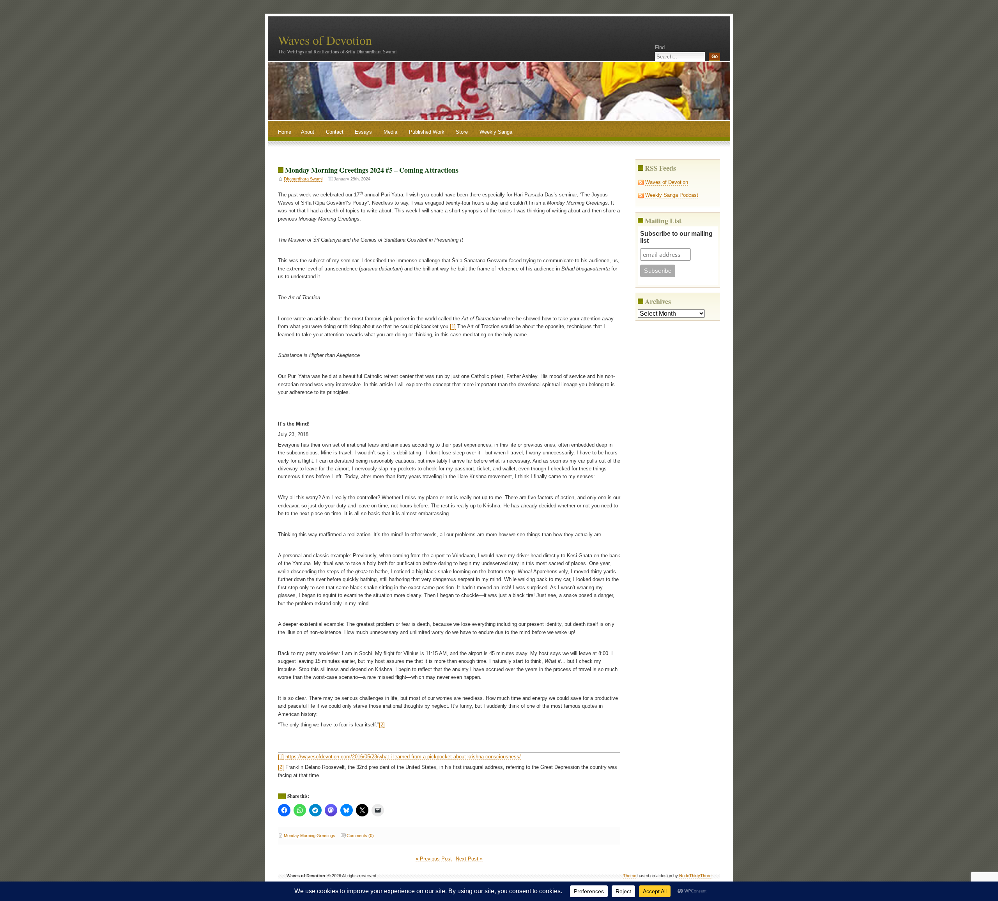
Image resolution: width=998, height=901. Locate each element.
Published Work (426, 132)
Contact (334, 132)
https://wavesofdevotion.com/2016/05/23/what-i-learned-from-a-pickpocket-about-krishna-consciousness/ (403, 757)
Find (660, 47)
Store (462, 132)
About (307, 132)
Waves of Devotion (325, 40)
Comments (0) (360, 835)
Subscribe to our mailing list (676, 237)
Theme (629, 875)
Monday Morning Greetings (309, 835)
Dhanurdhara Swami (303, 179)
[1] (453, 326)
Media (390, 132)
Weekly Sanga (496, 132)
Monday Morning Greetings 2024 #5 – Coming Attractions (371, 170)
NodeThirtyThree (695, 875)
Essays (363, 132)
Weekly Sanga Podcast (671, 195)
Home (284, 132)
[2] (382, 725)
